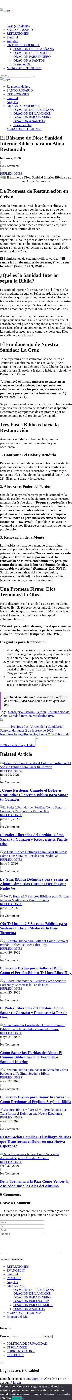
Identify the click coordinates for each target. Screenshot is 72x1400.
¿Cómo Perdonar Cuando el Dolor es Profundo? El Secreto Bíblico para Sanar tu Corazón (34, 794)
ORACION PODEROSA (23, 45)
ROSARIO (14, 1278)
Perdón (41, 712)
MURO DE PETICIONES (24, 68)
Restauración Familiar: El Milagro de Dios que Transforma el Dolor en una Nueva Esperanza (35, 1141)
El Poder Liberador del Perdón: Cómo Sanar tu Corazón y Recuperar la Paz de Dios (33, 839)
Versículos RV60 (44, 715)
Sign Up (37, 1378)
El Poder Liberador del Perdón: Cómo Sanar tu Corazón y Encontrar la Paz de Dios (33, 1012)
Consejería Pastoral (21, 712)
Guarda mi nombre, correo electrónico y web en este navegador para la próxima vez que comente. (34, 1212)
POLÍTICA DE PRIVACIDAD (27, 1343)
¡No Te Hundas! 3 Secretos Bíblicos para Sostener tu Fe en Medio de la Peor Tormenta (33, 928)
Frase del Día (22, 64)
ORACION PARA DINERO (32, 56)
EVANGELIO (16, 1270)
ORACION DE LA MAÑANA (33, 49)
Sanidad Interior (20, 715)
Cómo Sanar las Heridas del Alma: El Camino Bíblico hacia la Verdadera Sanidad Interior (31, 1057)
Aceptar (17, 1398)
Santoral (12, 37)
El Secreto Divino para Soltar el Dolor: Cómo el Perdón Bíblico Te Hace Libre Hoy (35, 970)
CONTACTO (15, 1355)
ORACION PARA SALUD (31, 1301)
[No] (23, 1398)
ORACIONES (16, 1286)
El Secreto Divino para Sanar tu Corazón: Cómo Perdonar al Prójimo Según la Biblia (35, 1099)
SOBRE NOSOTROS (21, 1351)
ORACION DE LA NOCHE (32, 53)
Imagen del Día (17, 1316)
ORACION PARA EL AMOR (33, 1305)
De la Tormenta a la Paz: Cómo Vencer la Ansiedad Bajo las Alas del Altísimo (34, 1183)
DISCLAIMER (17, 1347)
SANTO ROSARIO (20, 29)
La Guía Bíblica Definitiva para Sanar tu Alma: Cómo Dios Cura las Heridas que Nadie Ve (34, 883)
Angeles (12, 41)
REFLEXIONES (18, 33)
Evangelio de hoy (18, 26)
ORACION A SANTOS (29, 60)
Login (17, 1382)
